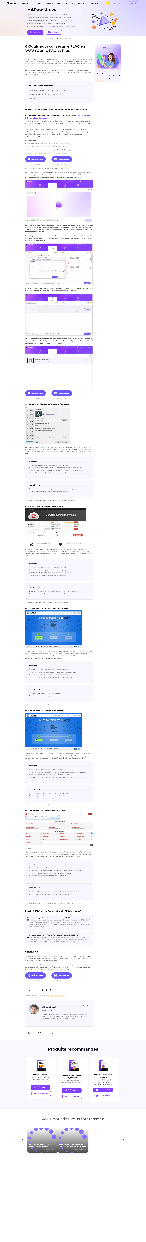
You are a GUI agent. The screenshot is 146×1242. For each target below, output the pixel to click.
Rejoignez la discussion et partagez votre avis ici (47, 1033)
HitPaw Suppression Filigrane (103, 1076)
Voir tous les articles (49, 1022)
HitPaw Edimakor (41, 1075)
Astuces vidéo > (27, 39)
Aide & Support (77, 3)
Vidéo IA (25, 3)
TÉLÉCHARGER (42, 1087)
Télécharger (94, 3)
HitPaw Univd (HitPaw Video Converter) (38, 965)
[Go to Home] (11, 3)
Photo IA (37, 3)
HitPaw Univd (108, 48)
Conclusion (32, 98)
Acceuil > (18, 39)
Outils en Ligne (62, 3)
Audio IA (48, 3)
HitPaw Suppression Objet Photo (72, 1076)
